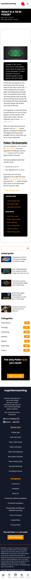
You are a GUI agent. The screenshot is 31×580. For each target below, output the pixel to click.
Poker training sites (15, 461)
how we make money (7, 561)
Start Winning (15, 537)
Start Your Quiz (15, 376)
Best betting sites (13, 232)
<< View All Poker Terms (12, 190)
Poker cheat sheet (14, 219)
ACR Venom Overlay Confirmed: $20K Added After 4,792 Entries (19, 283)
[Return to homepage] (8, 4)
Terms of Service (15, 515)
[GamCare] (7, 422)
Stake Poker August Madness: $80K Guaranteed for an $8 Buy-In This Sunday (19, 296)
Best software (12, 222)
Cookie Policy (15, 520)
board (6, 153)
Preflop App (15, 432)
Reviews (4, 337)
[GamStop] (16, 422)
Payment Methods (15, 466)
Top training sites (13, 226)
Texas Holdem (10, 149)
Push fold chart (12, 216)
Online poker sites (13, 201)
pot (25, 88)
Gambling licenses (15, 471)
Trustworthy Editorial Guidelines (15, 498)
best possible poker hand (17, 179)
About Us (15, 493)
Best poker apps (13, 204)
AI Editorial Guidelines (15, 503)
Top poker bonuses (14, 207)
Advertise (15, 489)
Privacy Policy (15, 525)
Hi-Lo (17, 128)
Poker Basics (5, 323)
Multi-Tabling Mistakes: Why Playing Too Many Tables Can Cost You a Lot (20, 271)
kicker (15, 181)
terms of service (9, 555)
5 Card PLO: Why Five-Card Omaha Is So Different (19, 309)
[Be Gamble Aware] (11, 418)
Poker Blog (5, 346)
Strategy (4, 327)
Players (4, 341)
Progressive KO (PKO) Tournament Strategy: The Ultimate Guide (19, 259)
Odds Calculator (15, 447)
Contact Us (15, 484)
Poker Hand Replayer (15, 452)
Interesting (5, 332)
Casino (3, 350)
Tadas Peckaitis (8, 18)
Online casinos (12, 229)
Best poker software (15, 457)
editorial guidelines (12, 559)
